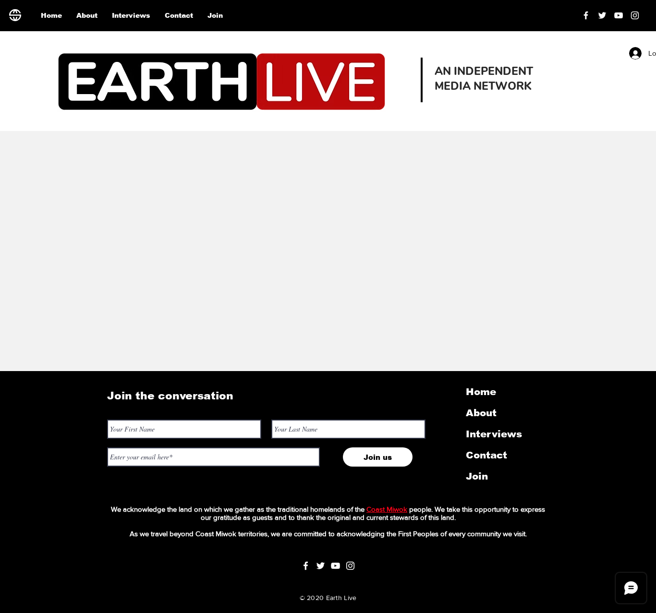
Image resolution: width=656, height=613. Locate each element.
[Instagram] (635, 15)
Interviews (494, 434)
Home (481, 391)
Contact (486, 455)
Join (477, 476)
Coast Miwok (386, 509)
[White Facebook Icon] (305, 565)
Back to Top (15, 570)
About (481, 413)
